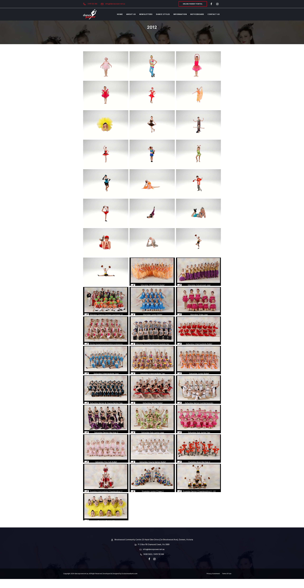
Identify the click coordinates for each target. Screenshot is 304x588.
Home (120, 14)
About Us (131, 14)
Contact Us (214, 14)
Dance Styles (163, 14)
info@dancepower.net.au (115, 3)
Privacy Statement (214, 573)
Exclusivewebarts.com (129, 573)
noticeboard (197, 14)
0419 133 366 (92, 3)
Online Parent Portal (193, 4)
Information (180, 14)
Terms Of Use (226, 573)
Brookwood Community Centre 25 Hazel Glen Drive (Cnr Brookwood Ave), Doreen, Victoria (153, 539)
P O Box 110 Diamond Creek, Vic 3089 (153, 544)
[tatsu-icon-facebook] (211, 4)
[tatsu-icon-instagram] (217, 4)
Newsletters (145, 14)
